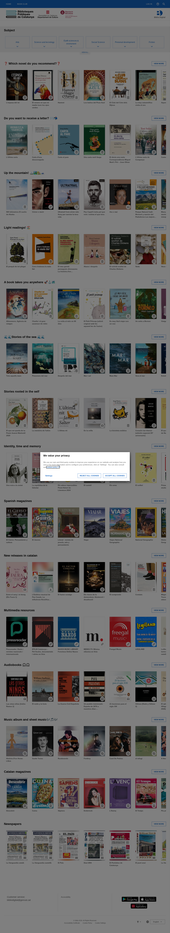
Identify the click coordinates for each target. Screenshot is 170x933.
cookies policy (52, 467)
